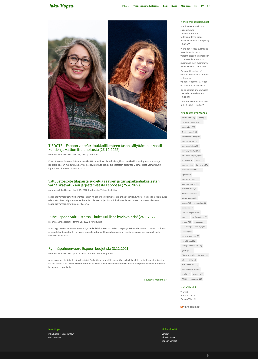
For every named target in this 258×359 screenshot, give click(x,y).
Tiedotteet (94, 154)
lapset (186, 174)
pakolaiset (187, 208)
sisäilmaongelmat (190, 212)
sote (185, 217)
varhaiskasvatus (190, 269)
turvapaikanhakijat (192, 245)
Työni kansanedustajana (146, 6)
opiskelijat (200, 203)
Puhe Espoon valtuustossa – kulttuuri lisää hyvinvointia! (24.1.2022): (103, 216)
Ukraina (203, 255)
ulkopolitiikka (189, 260)
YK (184, 279)
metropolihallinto (190, 193)
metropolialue (189, 188)
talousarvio (200, 222)
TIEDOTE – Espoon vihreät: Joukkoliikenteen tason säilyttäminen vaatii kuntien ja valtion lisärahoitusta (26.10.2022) (105, 147)
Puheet (91, 253)
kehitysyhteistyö (191, 151)
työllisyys (187, 250)
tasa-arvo (187, 226)
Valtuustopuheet (105, 253)
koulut (199, 160)
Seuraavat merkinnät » (155, 279)
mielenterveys (189, 198)
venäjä (186, 274)
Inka (124, 6)
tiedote (187, 231)
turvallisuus (189, 241)
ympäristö (196, 279)
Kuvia (174, 6)
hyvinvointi (188, 127)
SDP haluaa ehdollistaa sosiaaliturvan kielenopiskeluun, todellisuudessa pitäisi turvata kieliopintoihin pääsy (195, 33)
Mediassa (186, 6)
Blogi (165, 6)
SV (202, 6)
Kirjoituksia (96, 221)
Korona (187, 160)
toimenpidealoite (190, 236)
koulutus (187, 165)
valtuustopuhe (190, 264)
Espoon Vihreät (188, 299)
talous (186, 222)
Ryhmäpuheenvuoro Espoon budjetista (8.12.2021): (89, 248)
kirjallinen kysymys (192, 155)
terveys (200, 226)
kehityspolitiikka (190, 146)
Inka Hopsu (65, 154)
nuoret (186, 203)
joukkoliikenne (190, 141)
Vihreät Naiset (188, 295)
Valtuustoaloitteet (109, 190)
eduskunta (188, 117)
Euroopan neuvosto (192, 122)
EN (195, 6)
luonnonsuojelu (190, 179)
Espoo (202, 117)
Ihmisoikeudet (189, 132)
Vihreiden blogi (191, 306)
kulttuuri (202, 165)
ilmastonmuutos (191, 136)
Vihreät (198, 274)
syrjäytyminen (199, 217)
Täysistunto (188, 255)
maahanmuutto (190, 184)
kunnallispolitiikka (192, 169)
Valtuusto (94, 190)
